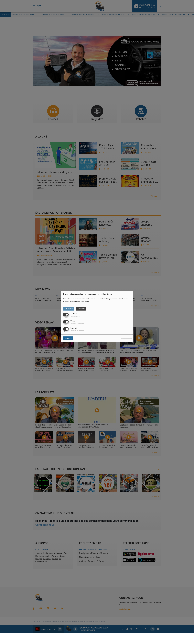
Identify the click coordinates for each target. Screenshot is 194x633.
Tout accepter (68, 308)
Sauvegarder (68, 338)
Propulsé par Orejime (126, 338)
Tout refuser (81, 308)
